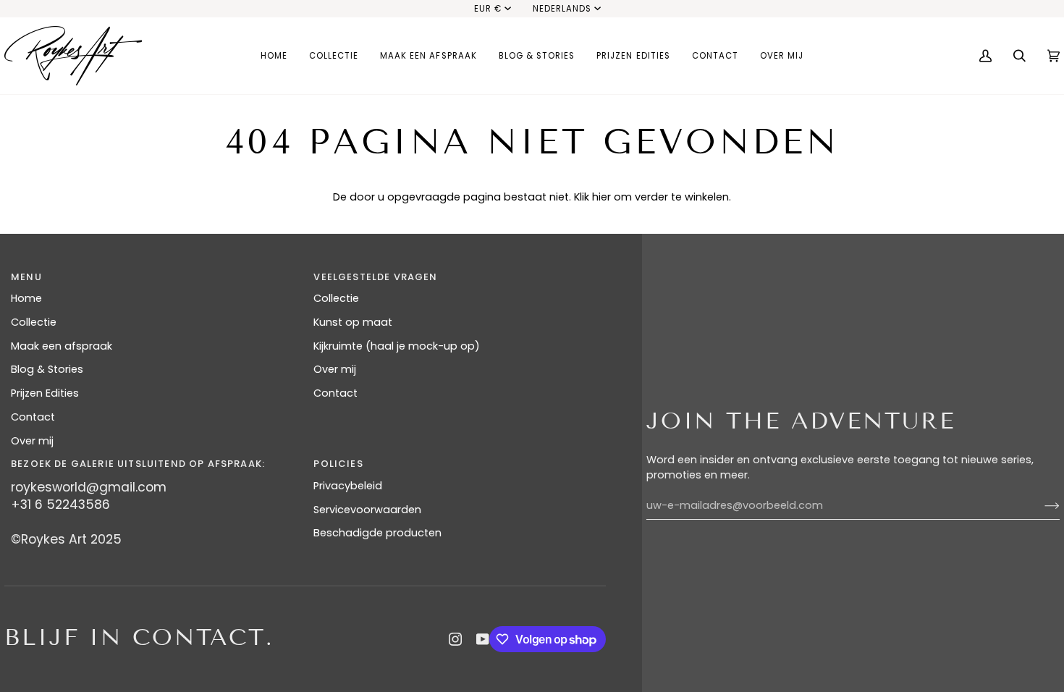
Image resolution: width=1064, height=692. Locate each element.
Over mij (32, 441)
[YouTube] (482, 639)
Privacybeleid (347, 485)
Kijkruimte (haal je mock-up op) (396, 346)
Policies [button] (338, 464)
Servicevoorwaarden (367, 509)
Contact (33, 417)
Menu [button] (26, 277)
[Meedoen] (1040, 506)
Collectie (33, 322)
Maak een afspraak (61, 346)
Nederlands (562, 8)
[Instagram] (455, 639)
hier (601, 197)
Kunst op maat (352, 322)
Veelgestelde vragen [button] (375, 277)
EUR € (488, 8)
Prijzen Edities (45, 393)
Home (26, 298)
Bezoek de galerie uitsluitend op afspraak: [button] (138, 464)
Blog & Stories (47, 369)
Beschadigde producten (377, 533)
